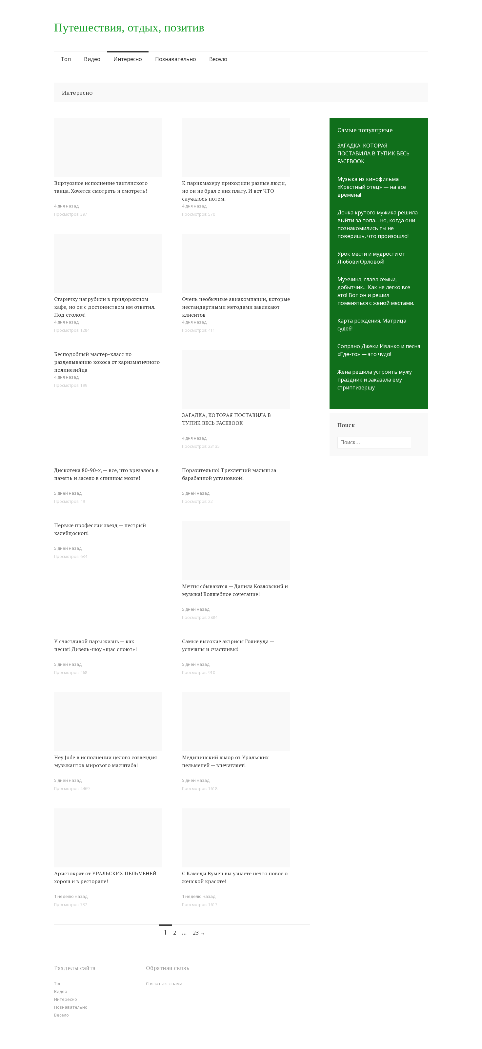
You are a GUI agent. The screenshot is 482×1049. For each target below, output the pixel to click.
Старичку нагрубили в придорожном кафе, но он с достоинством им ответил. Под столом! (104, 306)
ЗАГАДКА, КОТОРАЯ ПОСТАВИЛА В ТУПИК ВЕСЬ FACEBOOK (226, 418)
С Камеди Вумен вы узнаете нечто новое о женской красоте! (235, 877)
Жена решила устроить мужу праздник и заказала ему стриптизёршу (374, 379)
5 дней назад (196, 609)
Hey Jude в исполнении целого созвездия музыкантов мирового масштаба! (105, 761)
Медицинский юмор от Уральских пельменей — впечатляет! (225, 761)
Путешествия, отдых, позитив (129, 27)
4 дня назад (66, 206)
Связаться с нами (164, 983)
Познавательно (175, 59)
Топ (66, 59)
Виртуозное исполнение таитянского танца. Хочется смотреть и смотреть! (101, 186)
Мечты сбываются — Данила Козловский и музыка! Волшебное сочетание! (235, 590)
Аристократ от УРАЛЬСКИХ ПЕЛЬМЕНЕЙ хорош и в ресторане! (105, 877)
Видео (92, 59)
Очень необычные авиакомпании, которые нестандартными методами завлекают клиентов (236, 306)
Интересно (127, 59)
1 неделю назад (71, 896)
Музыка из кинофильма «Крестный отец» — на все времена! (371, 186)
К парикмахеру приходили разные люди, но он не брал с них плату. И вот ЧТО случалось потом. (234, 190)
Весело (218, 59)
